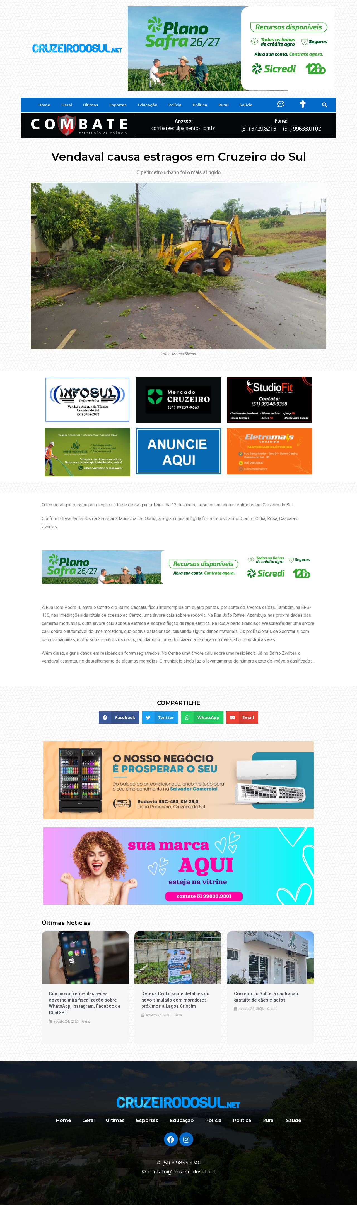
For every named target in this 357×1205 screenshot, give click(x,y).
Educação (147, 105)
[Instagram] (186, 1139)
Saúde (246, 105)
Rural (223, 105)
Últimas (90, 105)
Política (200, 105)
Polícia (175, 105)
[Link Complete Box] (85, 987)
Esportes (118, 105)
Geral (66, 105)
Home (44, 105)
